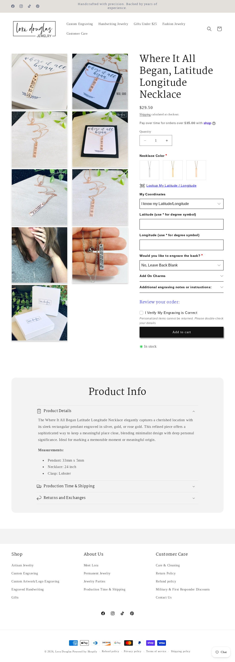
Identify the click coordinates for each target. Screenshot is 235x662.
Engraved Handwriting (27, 589)
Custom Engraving (24, 573)
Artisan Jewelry (22, 565)
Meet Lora (91, 565)
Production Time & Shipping (105, 589)
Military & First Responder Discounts (183, 589)
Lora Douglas (63, 651)
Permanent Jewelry (97, 573)
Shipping (145, 114)
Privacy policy (133, 651)
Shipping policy (180, 651)
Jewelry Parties (94, 581)
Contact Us (163, 597)
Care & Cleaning (168, 565)
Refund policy (166, 581)
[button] (209, 29)
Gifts (15, 597)
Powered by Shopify (85, 651)
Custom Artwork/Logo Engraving (35, 581)
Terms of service (156, 651)
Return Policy (166, 573)
